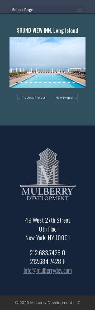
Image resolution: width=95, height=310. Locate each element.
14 (78, 82)
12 (69, 82)
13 (74, 82)
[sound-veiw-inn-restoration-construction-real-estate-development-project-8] (48, 87)
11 (64, 82)
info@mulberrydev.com (47, 270)
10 (59, 82)
